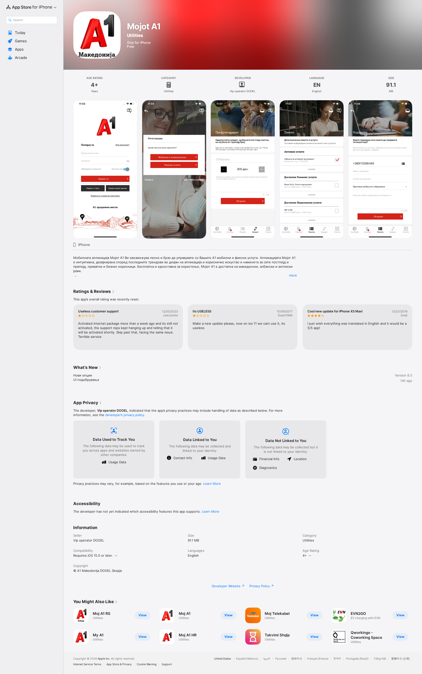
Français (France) (317, 658)
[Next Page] (417, 169)
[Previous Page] (68, 169)
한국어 (337, 658)
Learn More (212, 484)
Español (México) (247, 658)
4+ (305, 555)
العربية (266, 658)
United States (222, 658)
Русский (280, 658)
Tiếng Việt (380, 658)
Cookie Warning (147, 664)
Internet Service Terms (87, 664)
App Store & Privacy (119, 664)
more (293, 275)
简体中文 (296, 658)
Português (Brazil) (357, 658)
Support (167, 664)
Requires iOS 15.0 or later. (93, 555)
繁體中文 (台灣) (400, 658)
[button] (31, 32)
